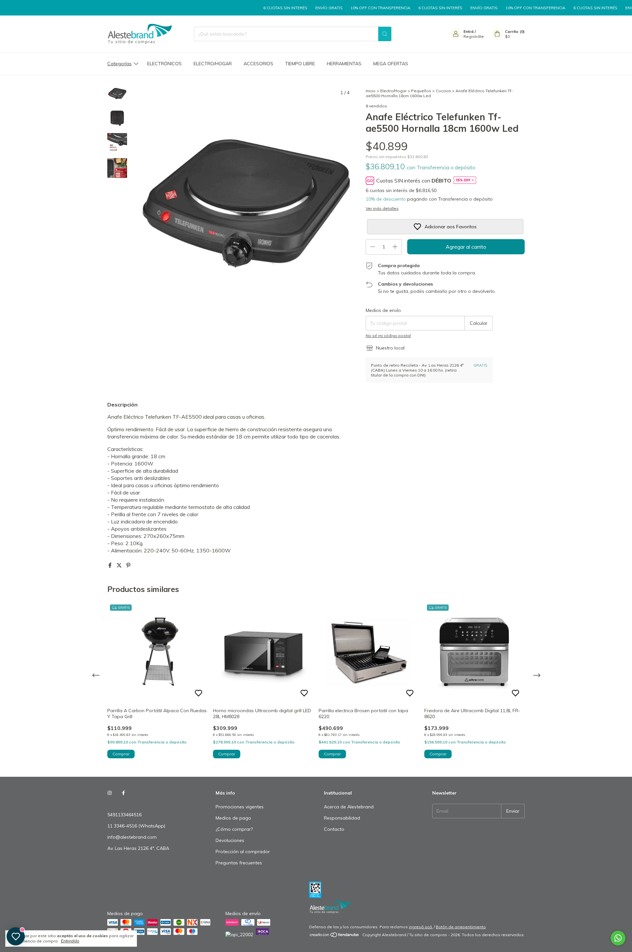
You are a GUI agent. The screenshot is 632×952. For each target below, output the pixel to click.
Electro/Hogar (393, 90)
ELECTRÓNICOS (164, 64)
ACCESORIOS (258, 64)
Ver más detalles (382, 208)
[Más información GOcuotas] (464, 181)
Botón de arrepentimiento (461, 926)
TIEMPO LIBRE (300, 64)
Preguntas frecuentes (239, 863)
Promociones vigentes (240, 807)
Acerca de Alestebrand (349, 807)
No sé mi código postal (388, 335)
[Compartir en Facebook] (110, 565)
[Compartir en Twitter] (120, 565)
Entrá (468, 31)
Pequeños (421, 90)
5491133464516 (124, 815)
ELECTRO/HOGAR (213, 64)
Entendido (70, 941)
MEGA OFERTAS (390, 64)
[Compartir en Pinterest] (128, 565)
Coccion (443, 90)
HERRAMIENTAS (344, 64)
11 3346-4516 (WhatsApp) (136, 826)
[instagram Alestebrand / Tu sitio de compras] (109, 793)
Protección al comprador (243, 851)
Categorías (119, 64)
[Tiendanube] (334, 936)
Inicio (371, 90)
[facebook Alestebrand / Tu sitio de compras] (123, 793)
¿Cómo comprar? (234, 829)
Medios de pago (233, 818)
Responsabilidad (342, 818)
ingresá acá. (421, 926)
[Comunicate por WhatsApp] (618, 938)
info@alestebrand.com (132, 837)
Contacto (334, 829)
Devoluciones (230, 840)
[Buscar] (384, 34)
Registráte (473, 36)
